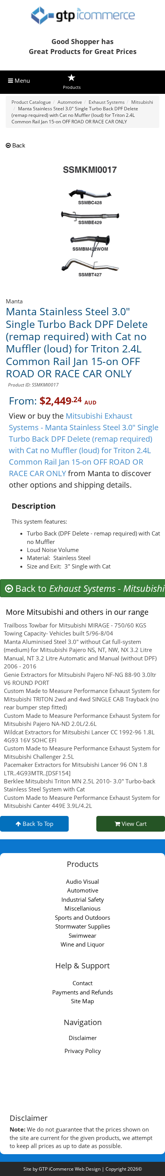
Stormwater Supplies (82, 926)
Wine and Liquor (82, 944)
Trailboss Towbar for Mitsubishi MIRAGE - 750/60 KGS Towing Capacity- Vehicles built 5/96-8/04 (75, 629)
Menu (21, 80)
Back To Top (37, 823)
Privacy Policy (82, 1051)
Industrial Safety (82, 899)
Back (18, 145)
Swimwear (82, 935)
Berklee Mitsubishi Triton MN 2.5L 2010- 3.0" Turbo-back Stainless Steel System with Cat (79, 785)
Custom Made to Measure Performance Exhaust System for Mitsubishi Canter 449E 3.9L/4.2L (82, 801)
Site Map (82, 1001)
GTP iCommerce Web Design (70, 1169)
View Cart (133, 823)
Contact (82, 983)
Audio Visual (82, 881)
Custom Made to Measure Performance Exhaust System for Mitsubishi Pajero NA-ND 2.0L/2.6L (82, 719)
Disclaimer (83, 1038)
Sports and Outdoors (82, 917)
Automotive (82, 890)
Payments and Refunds (82, 992)
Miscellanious (82, 908)
